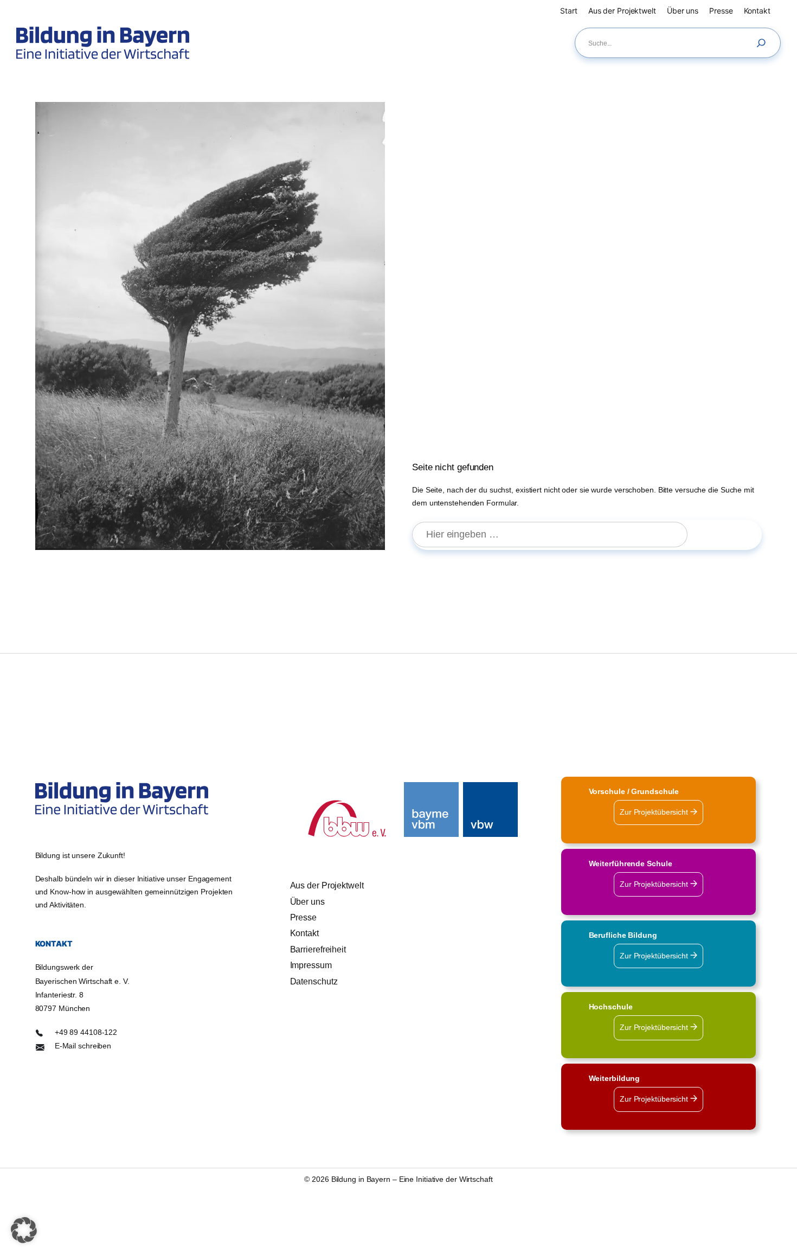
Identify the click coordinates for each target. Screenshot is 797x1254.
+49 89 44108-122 (86, 1032)
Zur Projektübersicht (655, 812)
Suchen (729, 534)
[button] (24, 1230)
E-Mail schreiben (83, 1045)
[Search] (764, 42)
